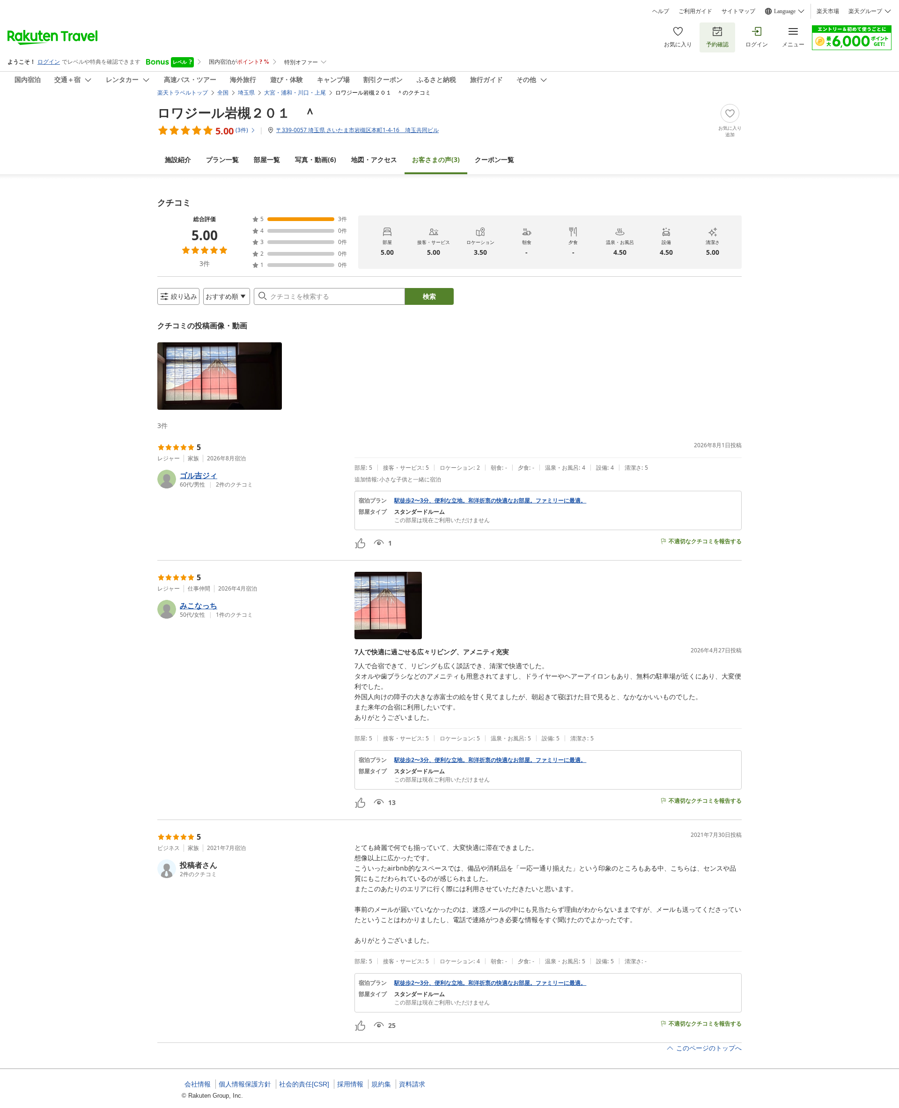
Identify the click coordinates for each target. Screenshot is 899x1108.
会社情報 (197, 1084)
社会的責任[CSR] (304, 1084)
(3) (436, 159)
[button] (219, 376)
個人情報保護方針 (245, 1084)
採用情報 (350, 1084)
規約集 (381, 1084)
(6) (315, 159)
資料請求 (412, 1084)
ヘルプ (660, 11)
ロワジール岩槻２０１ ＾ (237, 112)
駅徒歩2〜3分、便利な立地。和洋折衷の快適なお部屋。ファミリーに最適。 (490, 500)
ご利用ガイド (695, 11)
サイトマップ (738, 11)
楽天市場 (828, 11)
